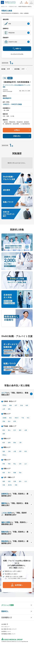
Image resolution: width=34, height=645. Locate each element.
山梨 (25, 430)
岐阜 (4, 442)
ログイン (21, 3)
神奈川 (16, 417)
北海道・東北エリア (9, 401)
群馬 (14, 421)
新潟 (4, 430)
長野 (4, 433)
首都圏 (4, 417)
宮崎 (4, 485)
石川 (14, 430)
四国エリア (7, 468)
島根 (9, 463)
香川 (9, 472)
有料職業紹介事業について (8, 634)
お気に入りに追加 (26, 90)
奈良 (25, 451)
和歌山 (4, 455)
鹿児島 (10, 485)
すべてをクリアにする (17, 54)
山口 (25, 463)
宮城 (21, 405)
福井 (20, 430)
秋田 (27, 405)
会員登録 (26, 3)
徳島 (4, 472)
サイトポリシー (5, 626)
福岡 (4, 481)
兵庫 (20, 451)
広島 (20, 463)
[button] (17, 23)
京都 (9, 451)
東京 (10, 417)
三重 (20, 442)
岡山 (14, 463)
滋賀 (4, 451)
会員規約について (6, 631)
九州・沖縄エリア (9, 477)
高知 (20, 472)
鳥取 (4, 463)
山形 (4, 409)
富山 (9, 430)
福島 (9, 409)
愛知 (14, 442)
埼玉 (28, 417)
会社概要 (3, 624)
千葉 (22, 417)
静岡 (9, 442)
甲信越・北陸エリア (9, 426)
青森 (10, 405)
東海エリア (7, 438)
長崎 (14, 481)
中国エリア (7, 460)
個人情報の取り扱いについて (8, 629)
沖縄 (16, 485)
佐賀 (9, 481)
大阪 (14, 451)
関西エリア (7, 447)
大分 (25, 481)
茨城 (4, 421)
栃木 (9, 421)
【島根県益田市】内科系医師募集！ (17, 82)
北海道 (4, 405)
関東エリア (7, 414)
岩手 (16, 405)
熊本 (20, 481)
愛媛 (14, 472)
